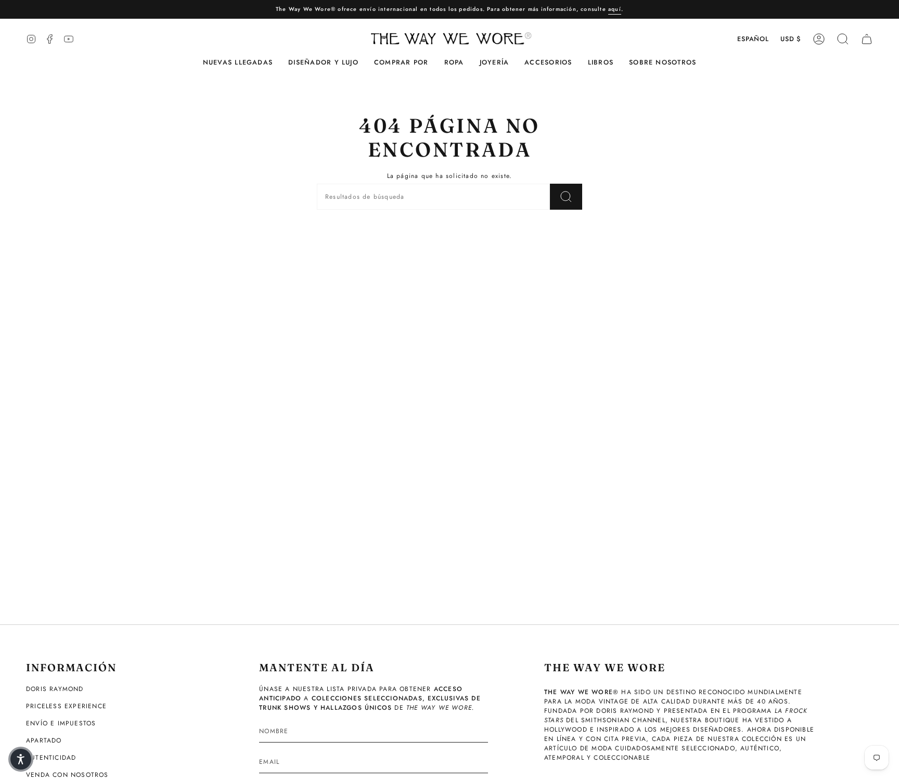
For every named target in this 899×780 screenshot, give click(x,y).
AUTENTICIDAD (51, 757)
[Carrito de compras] (867, 39)
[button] (323, 62)
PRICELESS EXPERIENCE (66, 706)
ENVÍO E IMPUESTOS (61, 723)
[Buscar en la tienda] (566, 197)
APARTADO (44, 740)
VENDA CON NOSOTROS (67, 774)
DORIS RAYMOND (55, 689)
